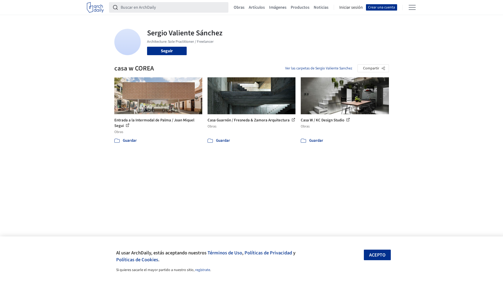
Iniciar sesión (351, 7)
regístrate (202, 270)
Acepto (377, 255)
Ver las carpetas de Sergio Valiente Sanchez (318, 68)
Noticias (321, 7)
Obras (239, 7)
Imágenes (277, 7)
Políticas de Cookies (137, 259)
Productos (300, 7)
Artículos (257, 7)
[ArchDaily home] (95, 7)
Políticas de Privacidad (268, 252)
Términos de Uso (225, 252)
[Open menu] (412, 7)
